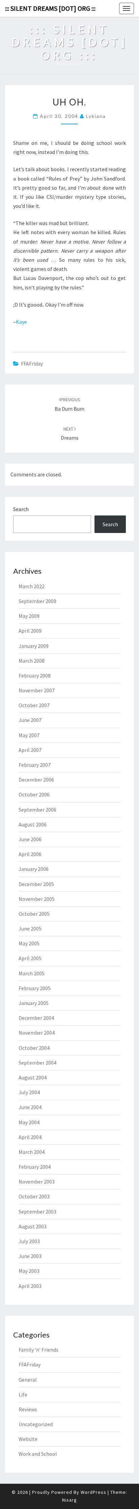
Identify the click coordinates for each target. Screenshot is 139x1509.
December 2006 (36, 779)
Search (21, 509)
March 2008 (32, 660)
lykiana (96, 116)
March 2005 (32, 973)
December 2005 (36, 884)
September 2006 (37, 809)
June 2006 (30, 839)
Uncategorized (36, 1424)
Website (28, 1439)
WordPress (93, 1492)
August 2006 (33, 824)
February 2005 (35, 988)
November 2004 (37, 1032)
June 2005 (30, 928)
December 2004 (36, 1017)
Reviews (28, 1409)
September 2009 (37, 601)
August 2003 (33, 1226)
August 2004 (33, 1077)
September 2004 (37, 1062)
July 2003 (29, 1241)
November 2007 (37, 690)
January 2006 (34, 869)
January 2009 (34, 645)
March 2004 (32, 1152)
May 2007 (29, 735)
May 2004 (29, 1122)
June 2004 (30, 1107)
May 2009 (29, 615)
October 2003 (34, 1196)
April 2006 (30, 854)
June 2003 (30, 1256)
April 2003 (30, 1286)
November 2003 (37, 1181)
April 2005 (30, 958)
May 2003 (29, 1270)
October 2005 (34, 913)
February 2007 (35, 764)
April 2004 (30, 1137)
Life (23, 1394)
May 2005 (29, 943)
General (28, 1379)
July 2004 (29, 1092)
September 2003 (37, 1211)
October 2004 (34, 1047)
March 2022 (32, 586)
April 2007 (30, 750)
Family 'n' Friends (38, 1349)
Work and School (38, 1453)
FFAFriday (32, 363)
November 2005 (37, 898)
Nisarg (69, 1500)
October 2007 (34, 705)
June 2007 (30, 720)
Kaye (21, 321)
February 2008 (35, 675)
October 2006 (34, 794)
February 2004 (35, 1166)
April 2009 (30, 630)
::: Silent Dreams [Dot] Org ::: (50, 8)
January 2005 (34, 1003)
